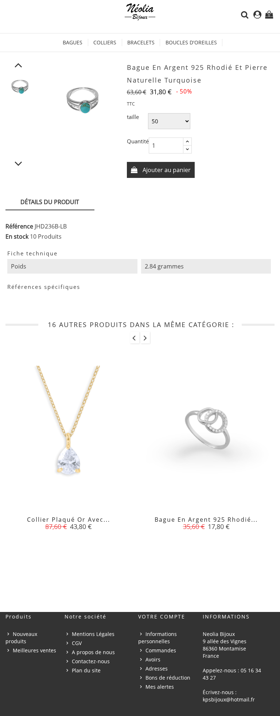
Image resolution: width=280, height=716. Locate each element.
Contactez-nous (91, 661)
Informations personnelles (157, 638)
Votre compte (161, 616)
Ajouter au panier (166, 170)
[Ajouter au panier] (52, 524)
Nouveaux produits (21, 638)
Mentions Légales (93, 634)
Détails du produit (49, 202)
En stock (16, 236)
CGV (77, 643)
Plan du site (86, 670)
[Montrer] (68, 524)
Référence (19, 226)
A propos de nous (93, 652)
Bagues (72, 42)
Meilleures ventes (34, 650)
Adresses (156, 668)
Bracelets (141, 42)
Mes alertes (159, 686)
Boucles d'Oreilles (191, 42)
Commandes (160, 650)
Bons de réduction (167, 677)
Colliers (104, 42)
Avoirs (152, 659)
